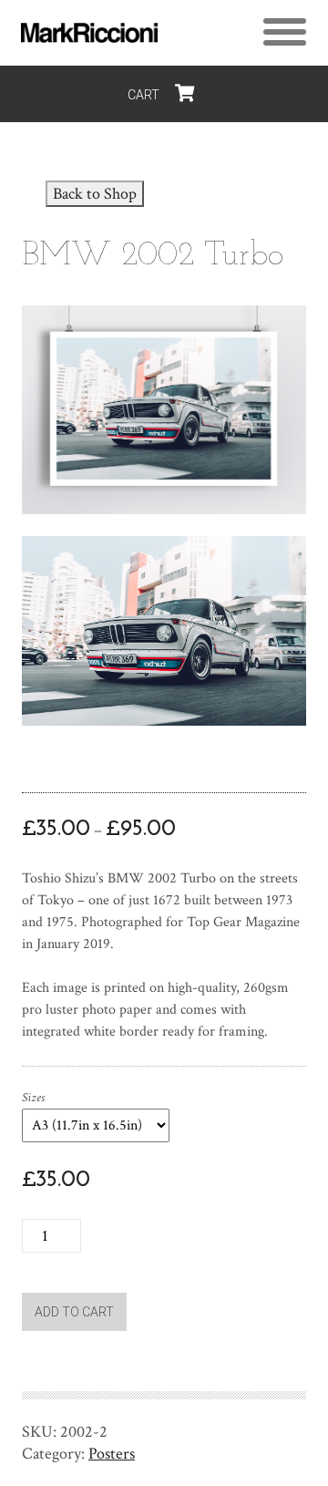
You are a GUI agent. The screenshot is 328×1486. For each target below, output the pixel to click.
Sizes (33, 1097)
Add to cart (74, 1312)
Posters (111, 1453)
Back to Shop (95, 193)
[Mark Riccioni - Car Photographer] (89, 33)
